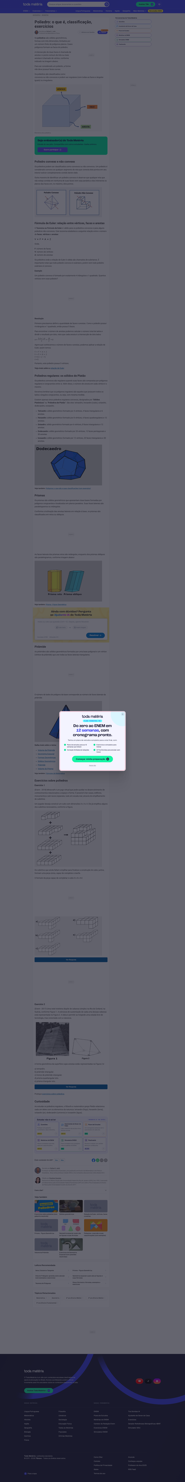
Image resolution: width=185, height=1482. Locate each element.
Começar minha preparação (90, 759)
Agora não (92, 765)
